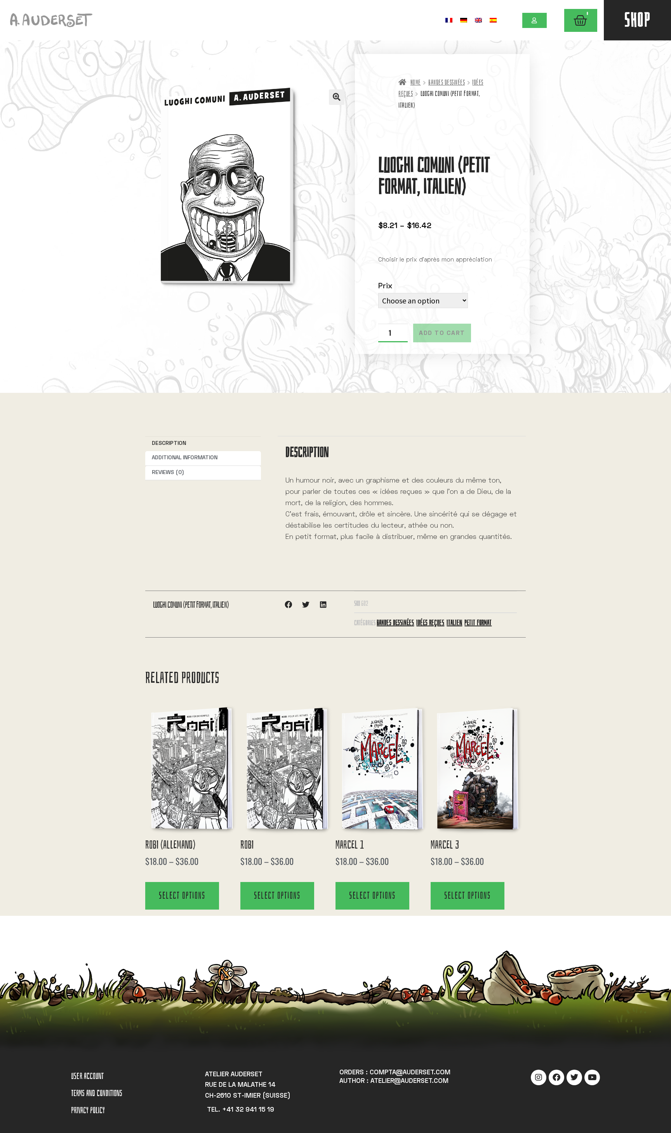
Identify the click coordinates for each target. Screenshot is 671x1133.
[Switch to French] (449, 20)
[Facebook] (556, 1077)
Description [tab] (169, 443)
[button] (336, 97)
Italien (454, 622)
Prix (385, 286)
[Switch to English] (478, 20)
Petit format (478, 622)
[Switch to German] (463, 20)
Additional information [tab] (184, 457)
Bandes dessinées (446, 82)
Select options (182, 895)
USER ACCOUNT (87, 1076)
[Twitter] (574, 1077)
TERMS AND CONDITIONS (96, 1093)
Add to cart (442, 333)
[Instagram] (538, 1077)
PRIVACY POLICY (88, 1110)
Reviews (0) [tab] (168, 472)
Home (415, 82)
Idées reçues (430, 622)
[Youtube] (592, 1077)
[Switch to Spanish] (493, 20)
